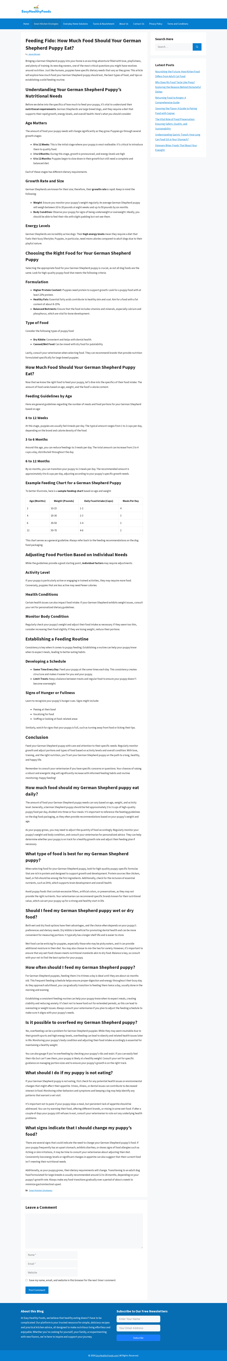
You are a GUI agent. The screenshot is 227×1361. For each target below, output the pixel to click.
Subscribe (138, 1337)
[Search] (197, 47)
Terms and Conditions (177, 23)
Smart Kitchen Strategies (46, 23)
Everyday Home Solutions (75, 23)
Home (26, 23)
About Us (123, 23)
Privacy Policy (155, 23)
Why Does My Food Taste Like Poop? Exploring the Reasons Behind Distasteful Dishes (178, 87)
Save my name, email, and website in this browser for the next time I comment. (72, 1280)
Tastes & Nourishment (103, 23)
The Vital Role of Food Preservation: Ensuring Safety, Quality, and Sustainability (175, 124)
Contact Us (138, 23)
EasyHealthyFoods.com (106, 1355)
